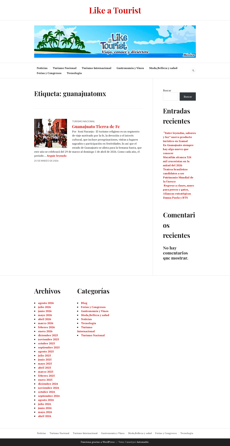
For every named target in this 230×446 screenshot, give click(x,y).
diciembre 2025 (48, 335)
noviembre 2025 (48, 339)
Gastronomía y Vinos (130, 68)
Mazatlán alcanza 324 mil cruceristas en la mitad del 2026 (177, 161)
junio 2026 (45, 311)
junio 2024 (45, 408)
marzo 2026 (45, 323)
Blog (84, 303)
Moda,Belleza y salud (163, 68)
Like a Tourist (115, 10)
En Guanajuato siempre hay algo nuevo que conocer (178, 149)
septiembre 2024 (49, 396)
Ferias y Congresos (49, 73)
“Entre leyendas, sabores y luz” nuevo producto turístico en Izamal (179, 137)
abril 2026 (44, 319)
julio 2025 (44, 355)
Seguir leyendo (57, 156)
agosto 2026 (46, 303)
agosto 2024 (46, 400)
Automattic (143, 441)
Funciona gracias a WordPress (98, 441)
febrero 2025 (46, 376)
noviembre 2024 (48, 388)
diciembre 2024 (48, 384)
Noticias (42, 68)
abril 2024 (44, 416)
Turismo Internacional (96, 68)
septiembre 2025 (49, 347)
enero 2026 (45, 331)
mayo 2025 (45, 363)
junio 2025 (45, 359)
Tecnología (74, 73)
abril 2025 (44, 367)
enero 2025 (45, 380)
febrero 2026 (46, 327)
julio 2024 (44, 404)
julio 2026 (44, 307)
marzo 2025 (45, 371)
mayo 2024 (45, 412)
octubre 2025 (46, 343)
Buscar (167, 90)
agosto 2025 (46, 351)
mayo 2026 (45, 315)
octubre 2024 (46, 392)
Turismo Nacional (64, 68)
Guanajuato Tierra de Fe (96, 126)
